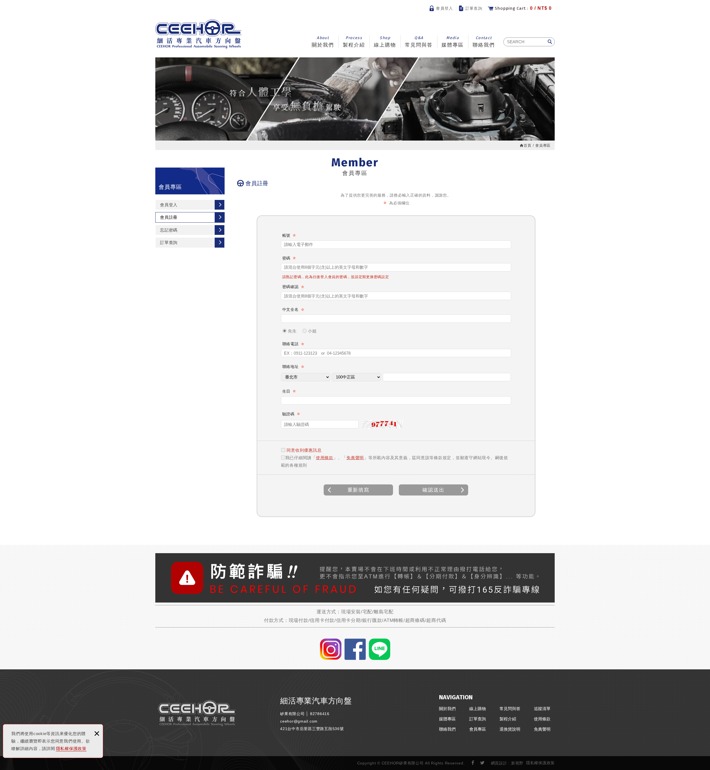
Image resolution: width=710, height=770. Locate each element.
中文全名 (290, 309)
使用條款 (324, 457)
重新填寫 (358, 490)
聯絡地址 (290, 366)
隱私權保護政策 (71, 748)
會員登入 (444, 8)
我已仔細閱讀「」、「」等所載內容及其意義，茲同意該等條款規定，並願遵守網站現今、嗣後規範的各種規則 (394, 461)
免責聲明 (355, 457)
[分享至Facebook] (473, 763)
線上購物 (385, 41)
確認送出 (433, 490)
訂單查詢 (474, 8)
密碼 (286, 258)
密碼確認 (290, 286)
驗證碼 (288, 414)
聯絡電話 (290, 344)
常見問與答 (419, 41)
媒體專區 (453, 41)
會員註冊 (169, 217)
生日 (286, 391)
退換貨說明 (509, 729)
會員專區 (477, 729)
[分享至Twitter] (482, 763)
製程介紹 (354, 41)
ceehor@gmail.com (299, 721)
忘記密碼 (169, 230)
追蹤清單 (542, 708)
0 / (523, 8)
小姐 (312, 331)
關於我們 (323, 41)
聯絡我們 (484, 41)
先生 (292, 331)
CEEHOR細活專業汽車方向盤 (198, 34)
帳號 (286, 235)
